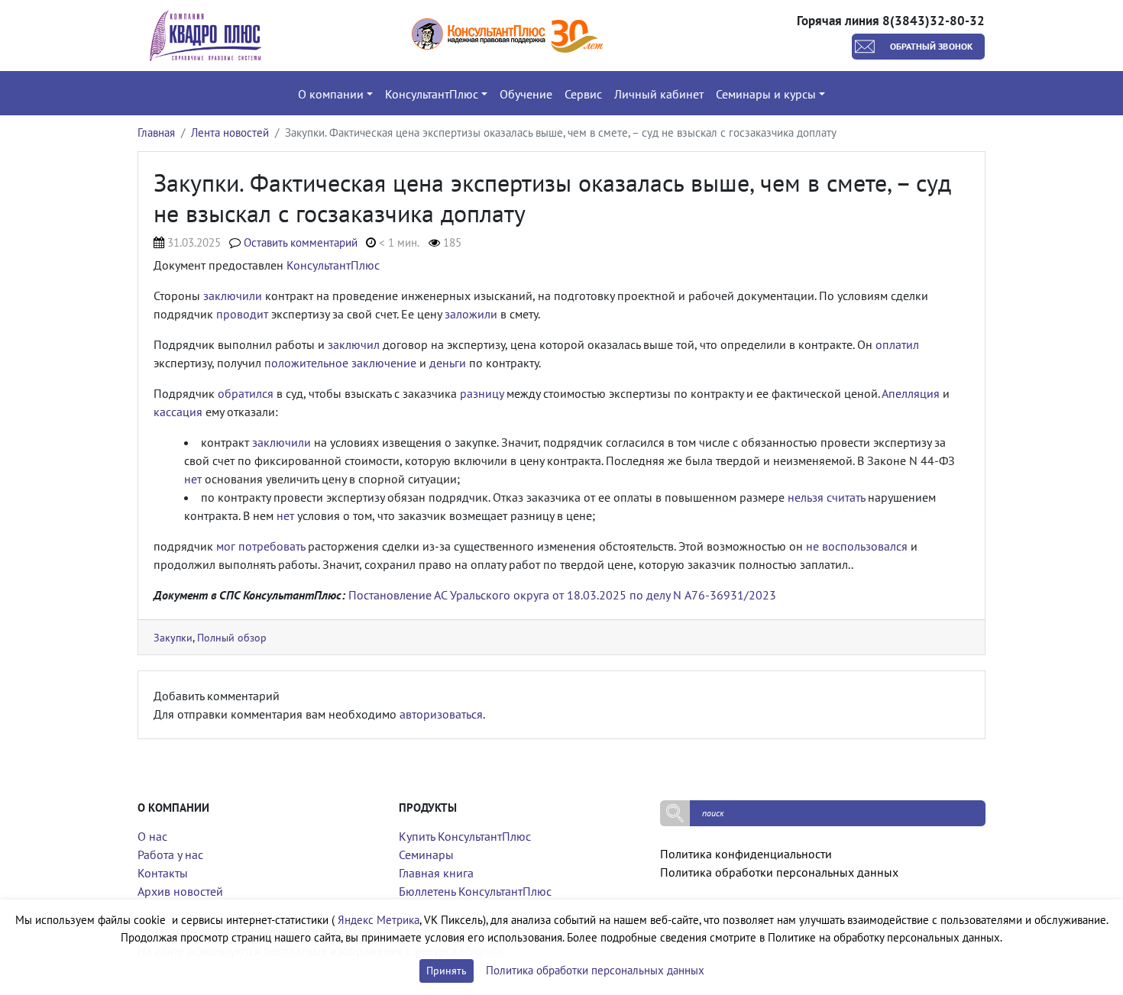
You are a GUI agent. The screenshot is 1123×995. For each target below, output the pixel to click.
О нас (152, 836)
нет (193, 478)
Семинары (426, 854)
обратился (245, 393)
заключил (354, 344)
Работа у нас (170, 854)
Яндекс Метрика (378, 920)
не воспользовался (857, 546)
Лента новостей (230, 132)
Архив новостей (180, 891)
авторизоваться (441, 714)
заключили (232, 295)
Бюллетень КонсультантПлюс (475, 891)
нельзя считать (826, 497)
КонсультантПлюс (333, 265)
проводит (242, 313)
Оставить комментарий (301, 242)
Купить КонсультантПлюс (465, 836)
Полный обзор (232, 637)
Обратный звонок (931, 46)
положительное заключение (340, 362)
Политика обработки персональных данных (779, 872)
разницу (481, 393)
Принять (446, 970)
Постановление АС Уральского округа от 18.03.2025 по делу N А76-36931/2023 (562, 594)
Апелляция (911, 393)
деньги (447, 362)
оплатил (897, 344)
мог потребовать (260, 546)
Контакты (163, 872)
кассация (178, 411)
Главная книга (436, 872)
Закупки (173, 637)
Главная (156, 132)
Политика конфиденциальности (746, 853)
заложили (471, 313)
